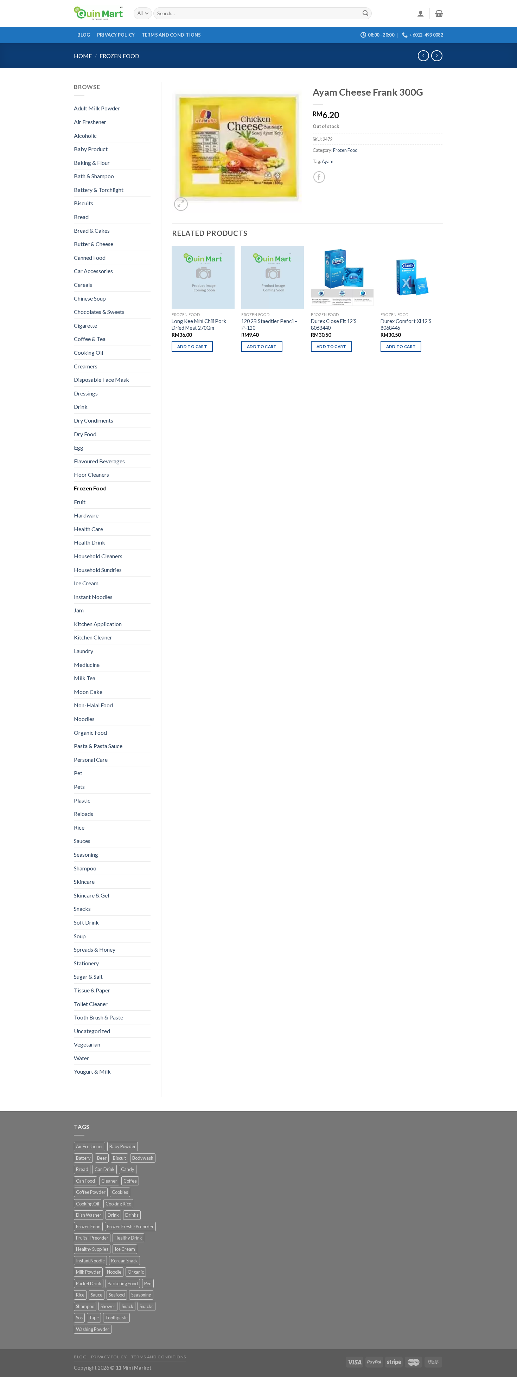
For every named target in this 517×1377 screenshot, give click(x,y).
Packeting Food (123, 1283)
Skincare (84, 881)
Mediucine (87, 664)
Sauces (82, 840)
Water (81, 1058)
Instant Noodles (93, 596)
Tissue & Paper (92, 990)
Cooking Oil (88, 352)
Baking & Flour (92, 162)
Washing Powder (92, 1329)
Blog (83, 35)
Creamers (85, 366)
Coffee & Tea (90, 338)
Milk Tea (84, 678)
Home (83, 55)
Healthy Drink (128, 1238)
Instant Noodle (90, 1260)
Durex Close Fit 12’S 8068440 (334, 324)
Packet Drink (88, 1283)
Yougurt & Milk (92, 1071)
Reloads (83, 813)
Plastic (82, 800)
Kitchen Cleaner (93, 637)
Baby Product (91, 149)
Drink (81, 406)
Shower (108, 1306)
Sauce (96, 1295)
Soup (80, 936)
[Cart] (439, 13)
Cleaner (109, 1181)
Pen (148, 1283)
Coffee (130, 1181)
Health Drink (89, 542)
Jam (79, 610)
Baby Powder (122, 1146)
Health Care (88, 529)
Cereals (83, 284)
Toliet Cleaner (91, 1003)
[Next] (443, 305)
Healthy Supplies (92, 1249)
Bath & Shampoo (94, 176)
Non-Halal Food (93, 705)
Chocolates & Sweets (99, 311)
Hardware (86, 515)
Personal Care (91, 759)
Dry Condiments (93, 420)
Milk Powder (88, 1272)
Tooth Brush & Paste (98, 1017)
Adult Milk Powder (97, 108)
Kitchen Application (98, 623)
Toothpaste (116, 1317)
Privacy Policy (116, 35)
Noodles (84, 718)
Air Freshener (90, 121)
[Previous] (172, 305)
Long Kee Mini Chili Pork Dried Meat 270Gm (199, 324)
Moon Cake (88, 691)
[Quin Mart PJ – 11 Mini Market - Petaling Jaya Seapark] (98, 13)
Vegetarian (87, 1044)
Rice (79, 827)
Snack (127, 1306)
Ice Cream (86, 583)
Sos (79, 1317)
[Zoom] (181, 204)
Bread (81, 216)
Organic (136, 1272)
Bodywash (142, 1158)
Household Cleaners (98, 556)
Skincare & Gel (91, 895)
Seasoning (86, 854)
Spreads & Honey (94, 949)
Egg (78, 447)
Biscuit (119, 1158)
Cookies (120, 1192)
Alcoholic (85, 135)
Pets (79, 786)
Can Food (85, 1181)
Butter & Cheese (93, 243)
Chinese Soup (90, 298)
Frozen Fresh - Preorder (130, 1226)
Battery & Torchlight (98, 189)
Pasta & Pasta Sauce (98, 745)
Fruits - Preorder (92, 1238)
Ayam (327, 161)
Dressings (86, 393)
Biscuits (83, 203)
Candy (127, 1169)
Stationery (86, 963)
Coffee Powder (91, 1192)
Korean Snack (124, 1260)
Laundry (83, 651)
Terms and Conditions (171, 35)
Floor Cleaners (91, 474)
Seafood (117, 1295)
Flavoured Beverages (99, 461)
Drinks (132, 1215)
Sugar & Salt (88, 976)
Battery (83, 1158)
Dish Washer (88, 1215)
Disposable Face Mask (101, 379)
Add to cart (192, 346)
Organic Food (90, 732)
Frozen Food (119, 55)
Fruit (79, 501)
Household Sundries (98, 569)
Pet (78, 773)
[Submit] (365, 13)
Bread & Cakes (92, 230)
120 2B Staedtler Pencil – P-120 (269, 324)
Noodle (114, 1272)
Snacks (82, 908)
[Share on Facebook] (319, 177)
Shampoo (85, 868)
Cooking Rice (118, 1204)
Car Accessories (93, 271)
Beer (102, 1158)
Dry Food (85, 434)
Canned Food (90, 257)
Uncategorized (92, 1031)
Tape (94, 1317)
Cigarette (85, 325)
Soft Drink (86, 922)
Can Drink (105, 1169)
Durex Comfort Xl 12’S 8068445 (406, 324)
